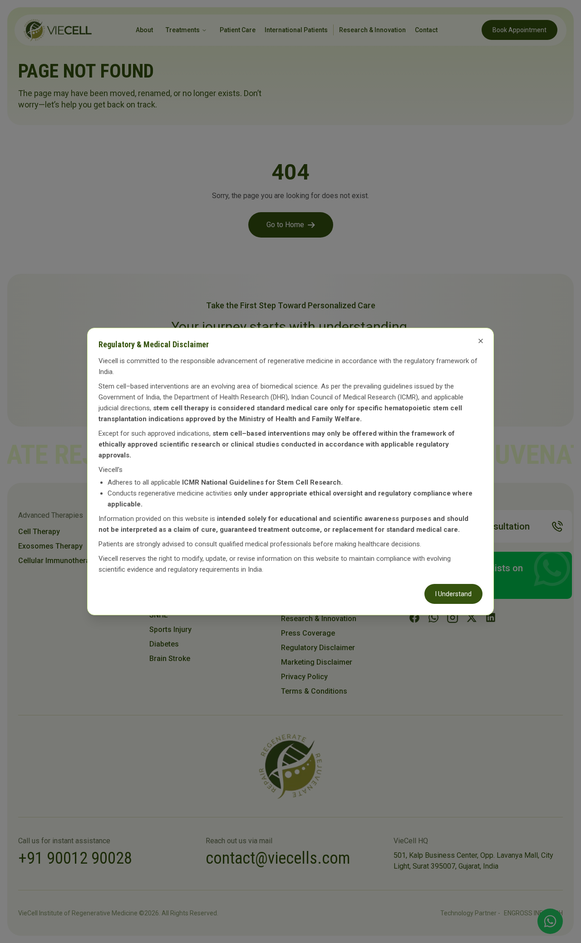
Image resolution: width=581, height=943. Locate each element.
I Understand (453, 594)
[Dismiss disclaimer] (480, 341)
